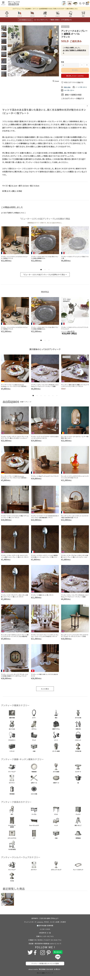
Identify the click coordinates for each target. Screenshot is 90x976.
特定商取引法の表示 (46, 969)
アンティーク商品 (74, 98)
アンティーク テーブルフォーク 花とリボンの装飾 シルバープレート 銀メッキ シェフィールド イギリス (75, 556)
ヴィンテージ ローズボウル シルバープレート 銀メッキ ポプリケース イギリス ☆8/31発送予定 (14, 635)
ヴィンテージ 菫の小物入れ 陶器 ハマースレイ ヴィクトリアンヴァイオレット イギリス (75, 385)
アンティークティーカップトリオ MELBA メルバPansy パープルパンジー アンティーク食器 (44, 385)
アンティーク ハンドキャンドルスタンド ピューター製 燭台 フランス (14, 257)
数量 (62, 62)
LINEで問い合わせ (69, 90)
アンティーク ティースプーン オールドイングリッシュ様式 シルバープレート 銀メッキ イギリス (14, 556)
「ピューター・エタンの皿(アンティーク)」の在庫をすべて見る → (45, 274)
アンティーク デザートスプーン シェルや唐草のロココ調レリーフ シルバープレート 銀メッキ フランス (44, 556)
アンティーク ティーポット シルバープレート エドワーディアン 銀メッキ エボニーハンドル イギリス (14, 437)
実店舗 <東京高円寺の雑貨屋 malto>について (45, 943)
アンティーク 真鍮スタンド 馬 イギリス (42, 595)
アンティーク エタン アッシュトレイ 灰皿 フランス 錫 (75, 257)
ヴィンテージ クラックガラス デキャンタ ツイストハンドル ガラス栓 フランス (75, 477)
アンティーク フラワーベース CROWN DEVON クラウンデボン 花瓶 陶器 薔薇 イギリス (45, 516)
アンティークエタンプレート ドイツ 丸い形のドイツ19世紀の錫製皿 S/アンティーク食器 (14, 328)
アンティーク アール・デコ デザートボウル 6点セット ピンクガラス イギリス (44, 437)
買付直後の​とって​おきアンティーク (45, 349)
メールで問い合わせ (81, 87)
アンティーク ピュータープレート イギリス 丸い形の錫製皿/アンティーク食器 (74, 328)
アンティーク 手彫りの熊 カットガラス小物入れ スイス (44, 675)
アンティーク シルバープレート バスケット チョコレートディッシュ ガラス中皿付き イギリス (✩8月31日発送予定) (44, 635)
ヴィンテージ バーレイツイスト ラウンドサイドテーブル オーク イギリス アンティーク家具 (74, 635)
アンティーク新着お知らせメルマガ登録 (45, 963)
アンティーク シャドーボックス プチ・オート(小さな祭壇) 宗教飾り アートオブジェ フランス (14, 675)
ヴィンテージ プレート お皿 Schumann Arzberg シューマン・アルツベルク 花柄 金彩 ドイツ (14, 385)
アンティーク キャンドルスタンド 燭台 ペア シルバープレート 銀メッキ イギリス (15, 516)
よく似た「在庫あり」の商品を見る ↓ (74, 51)
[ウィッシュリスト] (84, 3)
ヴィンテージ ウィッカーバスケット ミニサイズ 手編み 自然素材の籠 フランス (74, 516)
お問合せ (57, 969)
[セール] (75, 3)
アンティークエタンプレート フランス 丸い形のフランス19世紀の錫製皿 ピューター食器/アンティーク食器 (45, 328)
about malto (33, 969)
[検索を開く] (80, 3)
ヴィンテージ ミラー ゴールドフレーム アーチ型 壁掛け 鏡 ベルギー (74, 437)
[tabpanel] (15, 246)
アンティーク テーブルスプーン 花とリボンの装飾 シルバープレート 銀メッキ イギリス (14, 595)
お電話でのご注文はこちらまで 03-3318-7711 (44, 940)
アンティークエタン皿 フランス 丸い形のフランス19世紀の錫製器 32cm (44, 257)
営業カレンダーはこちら (45, 936)
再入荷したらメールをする (75, 76)
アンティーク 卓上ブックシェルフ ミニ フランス (44, 476)
